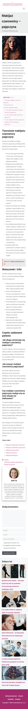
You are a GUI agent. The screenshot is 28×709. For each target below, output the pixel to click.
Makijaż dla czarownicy (12, 450)
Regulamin (11, 699)
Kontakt (20, 696)
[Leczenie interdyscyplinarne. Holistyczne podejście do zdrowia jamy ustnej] (14, 648)
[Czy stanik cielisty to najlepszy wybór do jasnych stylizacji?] (14, 599)
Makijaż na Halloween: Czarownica (15, 447)
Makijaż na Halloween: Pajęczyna (15, 445)
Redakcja (17, 699)
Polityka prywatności (11, 696)
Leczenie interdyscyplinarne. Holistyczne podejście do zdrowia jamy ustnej (13, 662)
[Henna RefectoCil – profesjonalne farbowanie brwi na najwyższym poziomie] (14, 622)
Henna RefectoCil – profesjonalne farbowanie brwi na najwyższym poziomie (13, 635)
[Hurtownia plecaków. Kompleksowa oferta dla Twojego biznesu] (14, 673)
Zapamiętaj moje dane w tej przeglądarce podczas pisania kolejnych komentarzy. (12, 545)
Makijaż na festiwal (9, 464)
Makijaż (6, 459)
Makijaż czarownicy (11, 452)
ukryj (12, 97)
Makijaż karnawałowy (12, 455)
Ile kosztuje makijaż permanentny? (13, 462)
